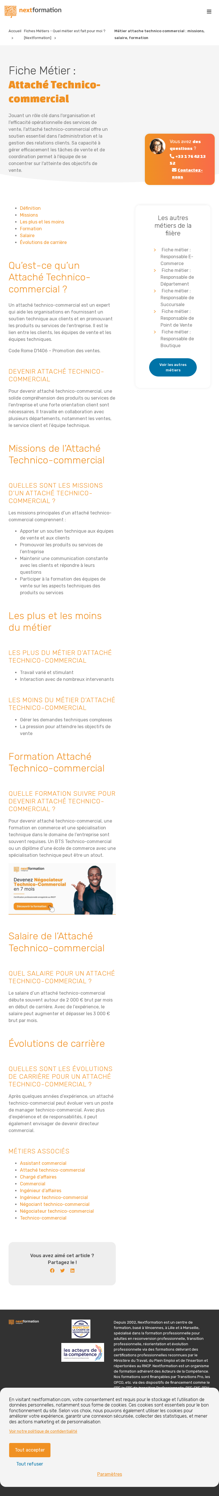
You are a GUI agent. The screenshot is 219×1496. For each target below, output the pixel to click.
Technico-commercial (43, 1218)
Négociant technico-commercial (55, 1204)
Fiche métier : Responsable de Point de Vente (177, 318)
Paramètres (109, 1474)
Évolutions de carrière (43, 242)
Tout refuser (29, 1464)
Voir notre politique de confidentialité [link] (43, 1431)
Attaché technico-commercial (52, 1170)
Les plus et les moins (42, 222)
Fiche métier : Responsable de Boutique (177, 338)
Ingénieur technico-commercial (54, 1197)
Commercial (32, 1183)
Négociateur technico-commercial (57, 1211)
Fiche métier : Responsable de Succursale (177, 297)
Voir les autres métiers (172, 367)
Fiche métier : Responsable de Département (177, 277)
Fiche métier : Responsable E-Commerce (177, 256)
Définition (30, 208)
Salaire (27, 235)
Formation (31, 228)
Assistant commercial (43, 1163)
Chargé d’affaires (38, 1177)
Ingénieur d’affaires (40, 1190)
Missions (29, 215)
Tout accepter (30, 1450)
